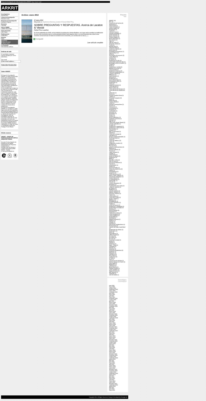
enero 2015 (112, 368)
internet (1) (112, 163)
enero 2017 (112, 338)
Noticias (3, 38)
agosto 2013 (112, 386)
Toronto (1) (112, 151)
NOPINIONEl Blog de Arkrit (6, 42)
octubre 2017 (112, 329)
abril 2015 (111, 364)
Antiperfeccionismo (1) (115, 85)
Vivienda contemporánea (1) (116, 104)
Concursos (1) (113, 107)
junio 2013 (111, 388)
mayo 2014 (112, 378)
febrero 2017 (112, 337)
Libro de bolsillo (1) (114, 274)
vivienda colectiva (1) (114, 191)
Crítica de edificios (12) (115, 140)
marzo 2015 (112, 365)
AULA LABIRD (6, 28)
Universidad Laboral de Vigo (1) (117, 61)
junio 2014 (111, 377)
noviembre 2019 (113, 306)
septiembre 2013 (113, 385)
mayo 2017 (112, 333)
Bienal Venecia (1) (113, 267)
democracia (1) (113, 50)
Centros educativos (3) (115, 183)
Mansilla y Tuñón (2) (114, 160)
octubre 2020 (112, 299)
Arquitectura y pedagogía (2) (116, 206)
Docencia (4, 24)
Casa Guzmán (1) (114, 69)
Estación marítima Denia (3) (116, 95)
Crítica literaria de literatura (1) (117, 89)
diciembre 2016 (113, 339)
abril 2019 (111, 310)
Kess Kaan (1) (113, 255)
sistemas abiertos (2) (114, 149)
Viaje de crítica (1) (114, 42)
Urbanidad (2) (112, 246)
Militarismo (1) (112, 74)
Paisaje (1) (112, 242)
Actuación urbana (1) (114, 43)
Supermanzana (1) (114, 76)
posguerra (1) (112, 173)
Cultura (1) (112, 194)
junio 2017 (111, 332)
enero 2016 (112, 352)
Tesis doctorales (6, 31)
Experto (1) (112, 105)
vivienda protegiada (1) (115, 33)
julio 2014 (111, 376)
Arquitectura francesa (49, 22)
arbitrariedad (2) (113, 154)
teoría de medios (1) (114, 167)
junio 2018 (111, 319)
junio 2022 (111, 293)
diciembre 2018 (113, 314)
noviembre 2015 (113, 355)
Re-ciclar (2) (112, 236)
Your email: (4, 59)
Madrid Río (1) (113, 264)
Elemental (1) (112, 218)
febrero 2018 (112, 324)
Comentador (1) (113, 111)
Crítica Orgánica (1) (114, 215)
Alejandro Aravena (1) (114, 219)
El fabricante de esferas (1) (116, 229)
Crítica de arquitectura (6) (116, 169)
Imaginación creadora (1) (115, 143)
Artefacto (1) (112, 220)
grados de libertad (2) (114, 156)
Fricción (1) (112, 182)
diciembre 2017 (113, 327)
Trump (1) (111, 45)
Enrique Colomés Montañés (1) (117, 136)
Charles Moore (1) (114, 178)
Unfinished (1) (112, 265)
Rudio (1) (111, 65)
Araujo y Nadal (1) (114, 198)
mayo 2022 (112, 294)
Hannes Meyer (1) (114, 52)
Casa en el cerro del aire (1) (116, 260)
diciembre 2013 (113, 383)
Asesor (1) (112, 114)
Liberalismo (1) (113, 135)
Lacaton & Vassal (61, 22)
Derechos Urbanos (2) (115, 193)
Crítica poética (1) (113, 196)
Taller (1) (111, 41)
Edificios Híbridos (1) (114, 192)
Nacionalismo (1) (113, 233)
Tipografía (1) (112, 273)
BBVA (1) (111, 158)
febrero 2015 (112, 367)
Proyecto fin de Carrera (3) (116, 23)
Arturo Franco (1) (113, 87)
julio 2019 (111, 307)
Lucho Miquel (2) (113, 56)
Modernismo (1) (113, 231)
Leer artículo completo (95, 42)
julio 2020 (111, 301)
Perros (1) (111, 94)
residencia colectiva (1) (115, 49)
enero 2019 (112, 312)
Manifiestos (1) (113, 189)
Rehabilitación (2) (113, 201)
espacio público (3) (114, 28)
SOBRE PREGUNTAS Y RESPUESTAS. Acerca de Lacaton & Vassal (68, 26)
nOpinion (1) (112, 130)
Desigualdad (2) (113, 216)
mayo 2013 (112, 390)
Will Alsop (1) (112, 148)
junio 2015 (111, 361)
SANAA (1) (112, 132)
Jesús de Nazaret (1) (114, 205)
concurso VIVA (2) (114, 32)
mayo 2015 (112, 363)
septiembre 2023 (113, 289)
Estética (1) (112, 116)
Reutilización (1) (113, 78)
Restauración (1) (113, 225)
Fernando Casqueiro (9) (115, 98)
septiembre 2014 (113, 373)
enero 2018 (112, 325)
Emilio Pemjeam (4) (114, 34)
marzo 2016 (112, 350)
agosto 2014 (112, 374)
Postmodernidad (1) (114, 138)
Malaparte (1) (112, 253)
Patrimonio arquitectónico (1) (116, 72)
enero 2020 (112, 303)
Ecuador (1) (112, 125)
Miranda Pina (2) (113, 46)
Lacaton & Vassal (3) (114, 73)
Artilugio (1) (112, 222)
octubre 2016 (112, 342)
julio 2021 (111, 296)
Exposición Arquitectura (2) (116, 250)
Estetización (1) (113, 82)
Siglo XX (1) (112, 121)
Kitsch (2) (111, 232)
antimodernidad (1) (114, 47)
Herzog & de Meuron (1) (115, 162)
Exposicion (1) (113, 211)
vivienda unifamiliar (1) (115, 123)
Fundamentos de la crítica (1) (116, 185)
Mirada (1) (111, 241)
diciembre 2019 (113, 305)
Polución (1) (112, 247)
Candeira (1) (112, 58)
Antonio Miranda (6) (114, 210)
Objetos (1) (112, 170)
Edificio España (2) (114, 234)
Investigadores (5, 14)
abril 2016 (111, 348)
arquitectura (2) (113, 157)
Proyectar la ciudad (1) (115, 240)
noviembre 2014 (113, 370)
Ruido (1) (111, 99)
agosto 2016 (112, 343)
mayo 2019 (112, 308)
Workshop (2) (112, 243)
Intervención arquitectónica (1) (117, 224)
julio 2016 (111, 345)
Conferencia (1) (113, 256)
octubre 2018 (112, 316)
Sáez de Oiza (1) (113, 161)
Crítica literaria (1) (113, 86)
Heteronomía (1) (113, 25)
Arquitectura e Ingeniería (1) (116, 126)
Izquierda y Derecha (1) (115, 118)
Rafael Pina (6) (113, 100)
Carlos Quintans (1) (114, 269)
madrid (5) (111, 31)
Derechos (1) (112, 112)
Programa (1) (112, 109)
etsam (36, 2)
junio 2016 (111, 346)
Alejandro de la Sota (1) (115, 68)
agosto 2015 (112, 359)
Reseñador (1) (113, 113)
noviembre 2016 (113, 341)
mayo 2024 (112, 287)
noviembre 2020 (113, 298)
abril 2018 (111, 321)
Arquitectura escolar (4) (115, 60)
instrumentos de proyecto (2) (116, 55)
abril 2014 (111, 379)
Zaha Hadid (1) (113, 263)
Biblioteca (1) (112, 200)
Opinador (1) (112, 120)
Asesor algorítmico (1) (115, 117)
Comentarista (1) (113, 108)
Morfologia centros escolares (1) (117, 63)
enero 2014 (112, 382)
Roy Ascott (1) (113, 145)
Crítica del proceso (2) (115, 174)
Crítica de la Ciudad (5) (115, 134)
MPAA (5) (111, 54)
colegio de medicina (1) (115, 187)
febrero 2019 (112, 311)
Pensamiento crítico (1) (115, 81)
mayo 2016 (112, 347)
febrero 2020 (112, 302)
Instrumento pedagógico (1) (116, 176)
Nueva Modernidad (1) (115, 80)
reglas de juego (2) (114, 152)
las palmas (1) (113, 188)
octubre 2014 (112, 372)
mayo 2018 (112, 320)
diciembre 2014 (113, 369)
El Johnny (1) (112, 59)
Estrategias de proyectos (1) (116, 51)
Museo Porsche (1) (114, 36)
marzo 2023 (112, 290)
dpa (33, 2)
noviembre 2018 (113, 315)
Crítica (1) (111, 83)
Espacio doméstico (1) (115, 202)
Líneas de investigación (8, 18)
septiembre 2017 (113, 330)
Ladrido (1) (112, 96)
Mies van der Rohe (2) (115, 131)
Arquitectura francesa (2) (115, 71)
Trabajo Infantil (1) (114, 102)
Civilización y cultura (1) (115, 213)
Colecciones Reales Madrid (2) (117, 122)
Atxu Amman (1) (113, 40)
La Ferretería (7, 46)
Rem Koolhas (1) (113, 129)
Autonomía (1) (113, 24)
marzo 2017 (112, 336)
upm (40, 2)
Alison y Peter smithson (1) (116, 175)
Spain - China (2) (113, 245)
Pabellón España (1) (114, 268)
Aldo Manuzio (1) (113, 272)
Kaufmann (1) (112, 251)
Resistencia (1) (113, 29)
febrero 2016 (112, 351)
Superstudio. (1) (113, 180)
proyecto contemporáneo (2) (116, 147)
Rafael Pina (70, 22)
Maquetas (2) (112, 249)
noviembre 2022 (113, 292)
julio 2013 (111, 387)
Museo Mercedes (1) (114, 38)
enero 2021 (112, 297)
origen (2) (111, 142)
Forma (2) (111, 139)
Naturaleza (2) (113, 254)
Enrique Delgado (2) (114, 37)
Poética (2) (112, 166)
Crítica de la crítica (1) (115, 197)
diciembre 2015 (113, 354)
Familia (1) (112, 203)
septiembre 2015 (113, 358)
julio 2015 (111, 360)
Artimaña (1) (112, 223)
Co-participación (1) (114, 179)
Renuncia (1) (112, 77)
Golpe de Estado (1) (114, 27)
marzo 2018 (112, 323)
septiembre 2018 (113, 317)
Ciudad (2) (112, 64)
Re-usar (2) (112, 238)
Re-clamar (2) (112, 237)
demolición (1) (112, 184)
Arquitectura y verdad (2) (115, 67)
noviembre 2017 (113, 328)
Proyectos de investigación (9, 21)
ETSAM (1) (112, 258)
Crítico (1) (111, 103)
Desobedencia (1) (113, 171)
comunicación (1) (113, 165)
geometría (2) (112, 144)
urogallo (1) (112, 153)
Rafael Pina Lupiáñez (41, 30)
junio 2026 (111, 285)
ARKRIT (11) (112, 20)
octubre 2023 (112, 288)
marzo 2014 (112, 381)
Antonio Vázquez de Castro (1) (117, 262)
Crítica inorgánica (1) (114, 214)
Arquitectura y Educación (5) (116, 127)
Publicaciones (5, 34)
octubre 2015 (112, 356)
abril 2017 (111, 334)
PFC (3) (111, 21)
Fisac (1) (111, 259)
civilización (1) (113, 92)
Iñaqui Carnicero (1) (114, 271)
